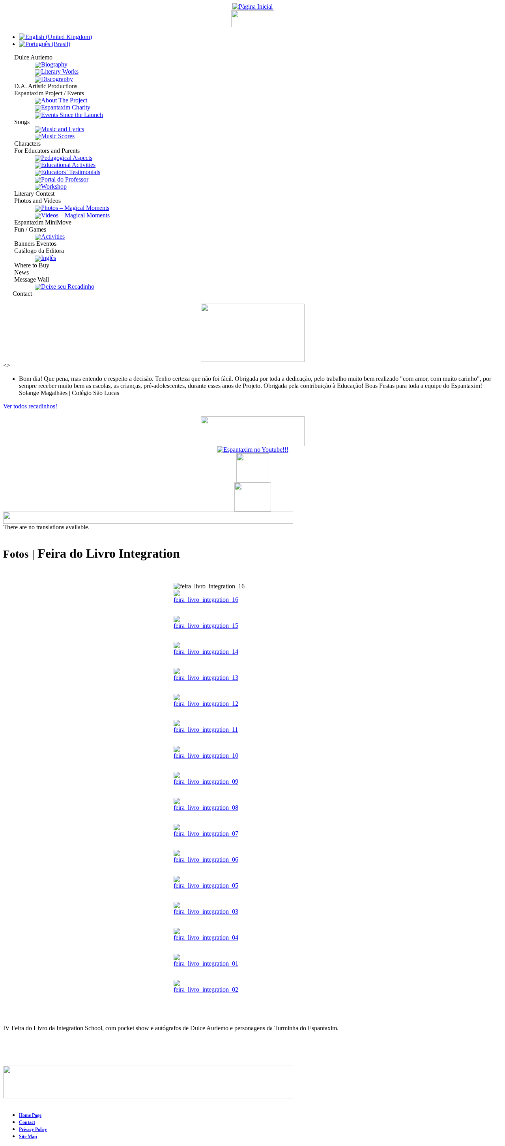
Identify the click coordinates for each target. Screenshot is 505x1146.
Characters (22, 143)
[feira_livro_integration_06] (206, 859)
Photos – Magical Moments (75, 207)
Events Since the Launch (72, 114)
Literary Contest (28, 193)
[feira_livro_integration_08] (206, 807)
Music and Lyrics (62, 129)
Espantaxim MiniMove (37, 222)
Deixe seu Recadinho (67, 286)
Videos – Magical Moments (75, 215)
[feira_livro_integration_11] (206, 729)
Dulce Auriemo (27, 57)
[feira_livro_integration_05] (206, 885)
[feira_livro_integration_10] (206, 755)
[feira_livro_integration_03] (206, 911)
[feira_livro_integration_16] (206, 599)
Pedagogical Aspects (66, 157)
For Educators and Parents (41, 150)
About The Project (64, 100)
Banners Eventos (29, 243)
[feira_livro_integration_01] (206, 963)
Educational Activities (68, 164)
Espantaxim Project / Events (43, 93)
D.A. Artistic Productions (40, 86)
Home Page (30, 1115)
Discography (57, 79)
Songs (16, 122)
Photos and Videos (32, 200)
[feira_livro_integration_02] (206, 989)
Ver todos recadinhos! (30, 406)
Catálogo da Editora (33, 250)
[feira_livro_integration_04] (206, 937)
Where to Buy (26, 265)
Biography (54, 64)
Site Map (28, 1136)
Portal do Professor (64, 179)
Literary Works (60, 71)
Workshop (54, 186)
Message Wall (26, 279)
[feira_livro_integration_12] (206, 703)
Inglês (48, 257)
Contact (17, 293)
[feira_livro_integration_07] (206, 833)
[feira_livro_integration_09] (206, 781)
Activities (53, 236)
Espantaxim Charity (65, 107)
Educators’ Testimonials (70, 172)
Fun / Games (24, 229)
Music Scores (58, 136)
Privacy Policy (33, 1129)
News (16, 272)
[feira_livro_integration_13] (206, 677)
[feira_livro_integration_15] (206, 625)
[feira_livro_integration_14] (206, 651)
